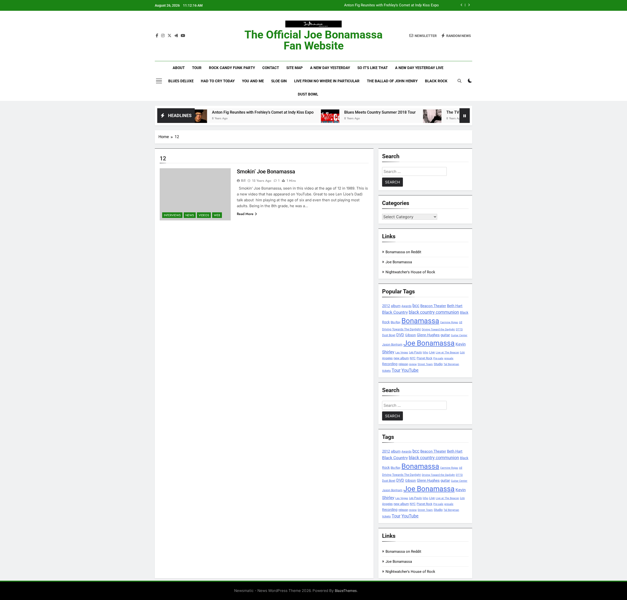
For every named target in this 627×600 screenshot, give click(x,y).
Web (217, 215)
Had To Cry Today (218, 81)
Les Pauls (415, 352)
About (179, 68)
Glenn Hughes (428, 335)
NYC (413, 358)
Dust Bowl (308, 94)
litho (425, 352)
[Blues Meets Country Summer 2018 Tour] (311, 118)
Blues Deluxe (180, 81)
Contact (270, 68)
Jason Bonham (392, 344)
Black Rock (436, 81)
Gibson (410, 335)
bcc (415, 305)
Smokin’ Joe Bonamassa (266, 171)
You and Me (253, 81)
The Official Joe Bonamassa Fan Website (313, 40)
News (189, 215)
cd (460, 322)
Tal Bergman (451, 364)
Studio (438, 364)
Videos (204, 215)
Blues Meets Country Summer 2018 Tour (361, 112)
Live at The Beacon (447, 352)
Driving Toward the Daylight (438, 329)
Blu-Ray (395, 322)
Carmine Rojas (449, 322)
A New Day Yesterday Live (419, 68)
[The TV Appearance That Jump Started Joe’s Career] (414, 118)
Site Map (294, 68)
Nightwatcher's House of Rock (410, 272)
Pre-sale (438, 358)
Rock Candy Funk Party (232, 68)
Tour (197, 68)
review (413, 364)
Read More (245, 213)
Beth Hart (454, 306)
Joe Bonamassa (399, 262)
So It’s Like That (372, 68)
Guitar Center (459, 335)
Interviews (172, 215)
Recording (390, 364)
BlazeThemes (346, 590)
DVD (400, 335)
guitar (445, 335)
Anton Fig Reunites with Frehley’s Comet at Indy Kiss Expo (391, 5)
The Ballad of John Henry (392, 81)
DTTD (459, 329)
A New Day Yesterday (330, 68)
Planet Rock (424, 358)
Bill (243, 180)
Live (432, 352)
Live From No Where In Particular (327, 81)
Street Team (425, 364)
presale (448, 358)
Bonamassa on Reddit (403, 252)
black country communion (434, 312)
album (395, 306)
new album (401, 358)
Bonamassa (420, 321)
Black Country (395, 312)
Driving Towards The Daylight (401, 329)
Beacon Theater (433, 306)
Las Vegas (401, 352)
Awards (406, 306)
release (403, 364)
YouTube (410, 370)
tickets (386, 370)
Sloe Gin (279, 81)
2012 (386, 306)
